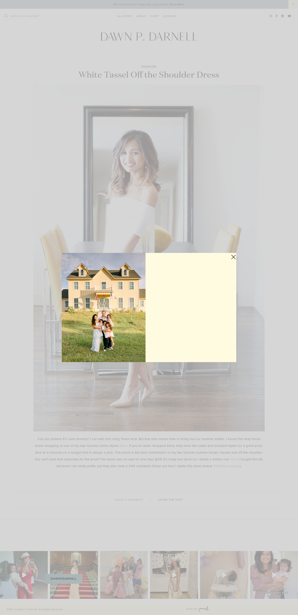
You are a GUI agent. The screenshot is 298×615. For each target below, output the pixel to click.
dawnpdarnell (64, 579)
